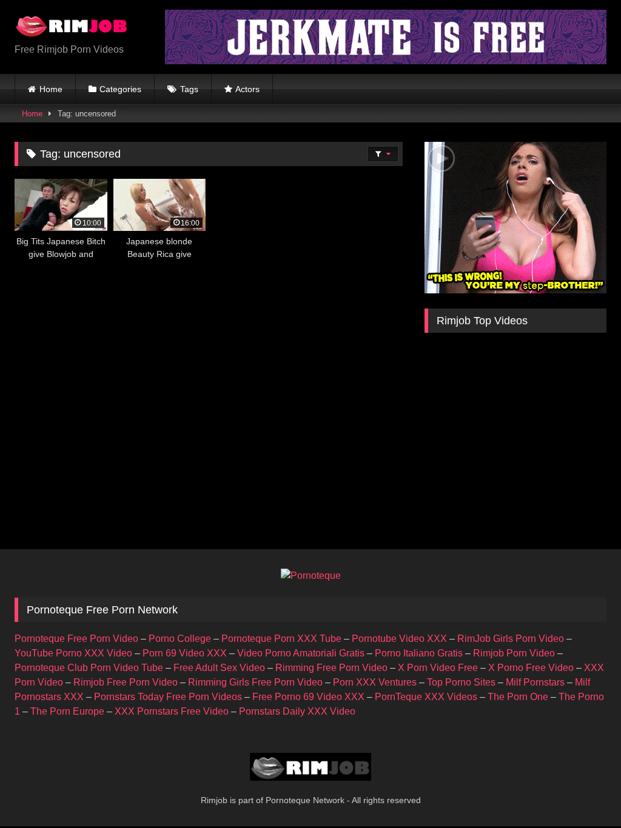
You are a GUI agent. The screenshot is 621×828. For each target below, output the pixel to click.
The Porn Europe (67, 711)
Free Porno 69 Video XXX (308, 697)
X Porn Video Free (438, 668)
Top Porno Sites (461, 682)
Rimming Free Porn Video (331, 668)
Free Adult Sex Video (219, 668)
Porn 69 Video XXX (185, 653)
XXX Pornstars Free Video (172, 711)
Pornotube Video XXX (399, 638)
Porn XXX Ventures (375, 682)
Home (50, 89)
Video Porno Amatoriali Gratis (300, 653)
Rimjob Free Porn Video (125, 682)
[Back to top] (583, 792)
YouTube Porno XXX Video (73, 653)
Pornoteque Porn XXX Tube (281, 638)
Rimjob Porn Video (514, 653)
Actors (247, 89)
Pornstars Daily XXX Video (297, 711)
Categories (120, 89)
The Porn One (518, 697)
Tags (189, 89)
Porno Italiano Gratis (419, 653)
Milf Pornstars (535, 682)
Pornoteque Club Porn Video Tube (89, 668)
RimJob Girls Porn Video (510, 638)
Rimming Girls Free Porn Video (255, 682)
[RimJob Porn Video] (78, 27)
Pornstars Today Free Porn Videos (168, 697)
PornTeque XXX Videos (426, 697)
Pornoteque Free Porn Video (76, 638)
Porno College (180, 638)
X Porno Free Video (531, 668)
